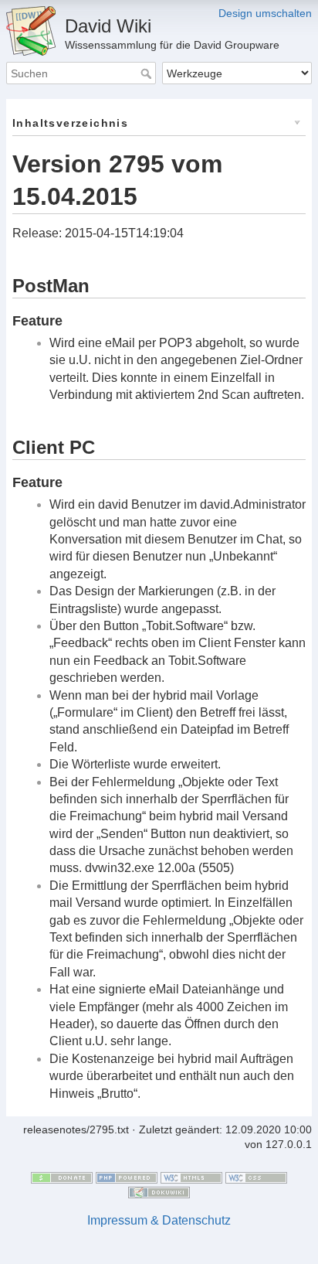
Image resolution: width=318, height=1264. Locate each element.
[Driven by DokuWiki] (159, 1192)
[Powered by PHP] (126, 1176)
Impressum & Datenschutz (159, 1220)
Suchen (147, 73)
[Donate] (62, 1176)
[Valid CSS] (256, 1176)
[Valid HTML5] (191, 1176)
